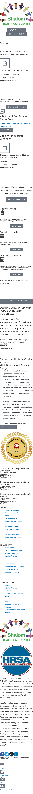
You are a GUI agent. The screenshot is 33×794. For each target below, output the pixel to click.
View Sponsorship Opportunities (12, 99)
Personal (7, 591)
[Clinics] (2, 779)
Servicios (7, 585)
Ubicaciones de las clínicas (14, 594)
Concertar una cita (11, 513)
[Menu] (2, 764)
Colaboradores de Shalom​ (14, 550)
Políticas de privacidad (13, 521)
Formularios (8, 516)
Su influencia (9, 548)
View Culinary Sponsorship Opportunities (15, 101)
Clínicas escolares (11, 553)
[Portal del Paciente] (2, 786)
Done (6, 559)
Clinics (2, 783)
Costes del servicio (11, 518)
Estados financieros (12, 556)
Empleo (7, 596)
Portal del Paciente (11, 510)
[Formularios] (2, 771)
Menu (2, 768)
